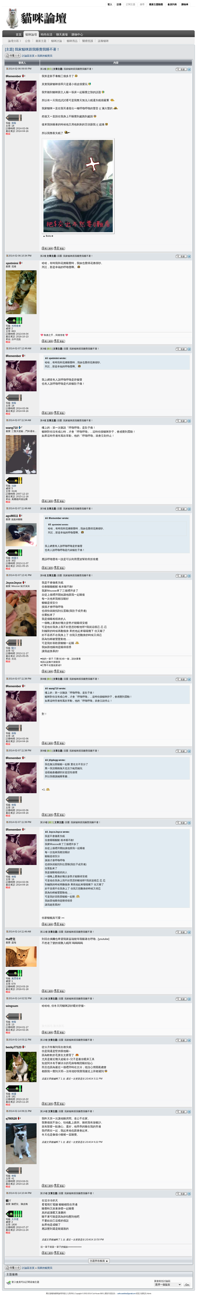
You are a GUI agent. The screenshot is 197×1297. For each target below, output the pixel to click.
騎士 (14, 648)
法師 (14, 485)
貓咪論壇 (31, 34)
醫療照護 (87, 40)
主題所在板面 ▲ (99, 1260)
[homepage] (42, 28)
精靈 (14, 1094)
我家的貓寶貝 (44, 55)
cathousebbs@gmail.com (126, 1293)
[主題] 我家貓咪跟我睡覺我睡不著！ (32, 49)
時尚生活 (46, 34)
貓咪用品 (72, 40)
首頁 (19, 34)
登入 (110, 4)
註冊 (119, 4)
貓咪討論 (56, 40)
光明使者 (16, 325)
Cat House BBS (98, 1293)
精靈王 (15, 558)
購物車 (184, 4)
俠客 (14, 123)
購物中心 (77, 34)
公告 (27, 40)
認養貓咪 (103, 40)
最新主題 (41, 40)
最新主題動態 (156, 4)
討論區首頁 (28, 55)
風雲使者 (16, 978)
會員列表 (172, 4)
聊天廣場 (62, 34)
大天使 (15, 1219)
